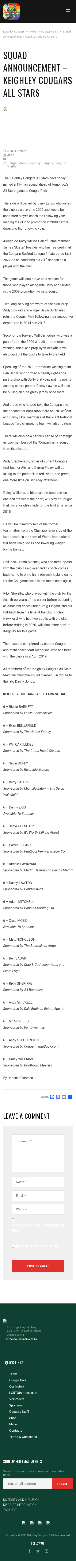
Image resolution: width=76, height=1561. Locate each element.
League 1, (62, 163)
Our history (16, 1386)
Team (13, 1374)
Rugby (11, 166)
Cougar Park (17, 1380)
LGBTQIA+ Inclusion (23, 1393)
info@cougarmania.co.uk (21, 1339)
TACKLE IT (10, 1510)
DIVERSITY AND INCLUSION (21, 1499)
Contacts (15, 1430)
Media (13, 1424)
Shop (12, 1418)
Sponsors (16, 1405)
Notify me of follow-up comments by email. (38, 1227)
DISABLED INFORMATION (20, 1504)
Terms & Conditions (23, 1437)
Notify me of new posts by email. (38, 1246)
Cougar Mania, (17, 163)
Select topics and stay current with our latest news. (34, 1473)
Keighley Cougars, (41, 163)
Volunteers (16, 1399)
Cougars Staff (19, 1412)
